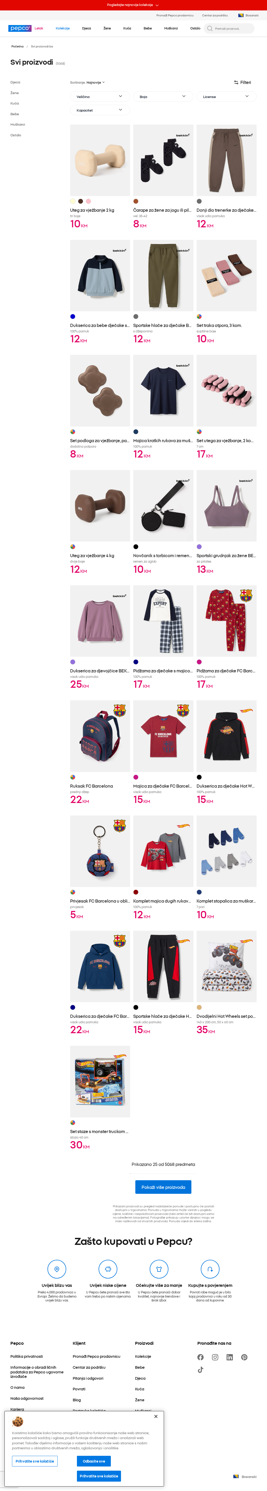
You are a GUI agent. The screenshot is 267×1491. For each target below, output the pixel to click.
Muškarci (17, 124)
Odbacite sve (94, 1461)
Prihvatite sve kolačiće (35, 1461)
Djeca (15, 82)
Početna (17, 46)
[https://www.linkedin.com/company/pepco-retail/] (231, 1357)
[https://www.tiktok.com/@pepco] (201, 1370)
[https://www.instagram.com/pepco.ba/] (216, 1357)
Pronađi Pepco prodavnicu (175, 15)
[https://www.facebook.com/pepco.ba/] (201, 1357)
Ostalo (15, 135)
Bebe (14, 114)
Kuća (14, 103)
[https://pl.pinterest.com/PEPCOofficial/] (245, 1357)
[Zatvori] (156, 1416)
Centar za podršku (215, 15)
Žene (14, 92)
